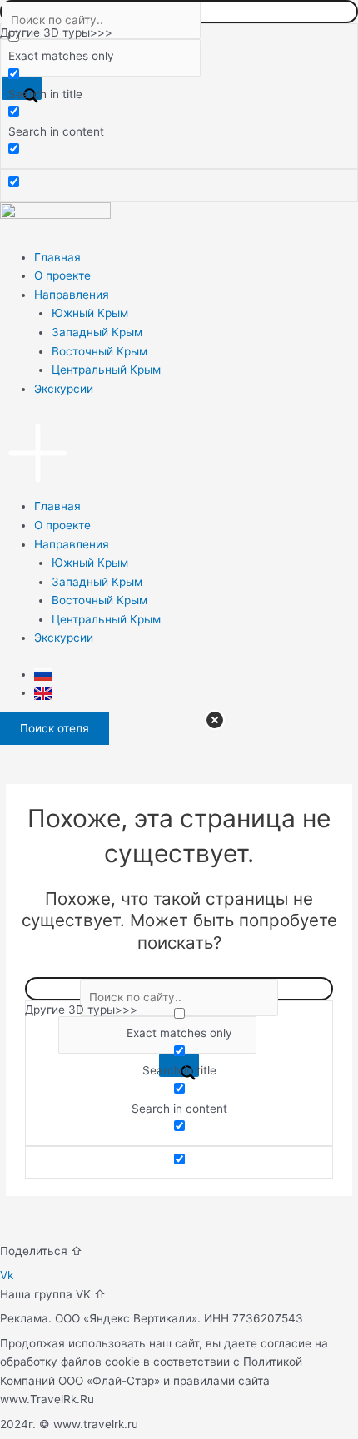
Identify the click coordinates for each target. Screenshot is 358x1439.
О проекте (62, 275)
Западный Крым (97, 332)
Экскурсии (63, 388)
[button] (179, 456)
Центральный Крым (106, 369)
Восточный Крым (99, 351)
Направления (71, 294)
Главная (57, 257)
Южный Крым (90, 313)
